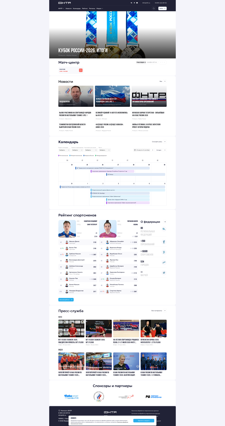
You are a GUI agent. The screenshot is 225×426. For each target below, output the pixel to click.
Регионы (92, 8)
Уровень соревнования (77, 147)
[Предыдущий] (160, 62)
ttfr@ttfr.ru (146, 3)
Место (100, 147)
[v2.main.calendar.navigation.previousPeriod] (153, 150)
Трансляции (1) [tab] (141, 62)
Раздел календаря (63, 147)
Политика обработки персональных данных (145, 410)
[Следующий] (164, 62)
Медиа (99, 8)
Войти (161, 8)
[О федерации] (165, 222)
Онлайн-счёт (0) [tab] (152, 62)
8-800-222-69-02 (161, 3)
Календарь (77, 8)
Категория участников (90, 147)
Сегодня (158, 150)
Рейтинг (85, 8)
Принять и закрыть (144, 420)
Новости (69, 8)
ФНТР (60, 8)
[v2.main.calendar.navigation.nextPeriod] (165, 150)
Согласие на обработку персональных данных (145, 413)
